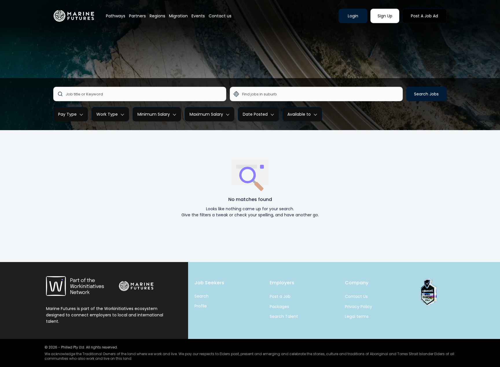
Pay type (67, 114)
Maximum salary (206, 114)
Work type (107, 114)
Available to (299, 114)
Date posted (255, 114)
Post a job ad (424, 16)
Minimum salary (153, 114)
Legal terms (357, 316)
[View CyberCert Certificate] (428, 292)
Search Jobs (426, 94)
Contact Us (356, 296)
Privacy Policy (358, 306)
